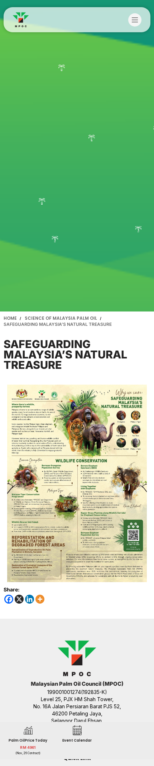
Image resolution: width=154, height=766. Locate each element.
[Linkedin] (29, 599)
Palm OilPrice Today (28, 740)
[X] (19, 599)
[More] (39, 599)
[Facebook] (8, 599)
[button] (136, 20)
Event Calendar (77, 740)
